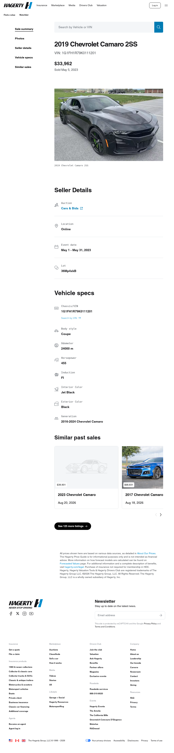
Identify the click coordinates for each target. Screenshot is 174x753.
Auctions (53, 650)
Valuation (94, 654)
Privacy (134, 702)
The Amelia (95, 711)
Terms (133, 707)
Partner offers (96, 667)
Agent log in (14, 728)
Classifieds (54, 654)
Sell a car (53, 658)
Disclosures (133, 740)
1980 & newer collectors (20, 667)
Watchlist (23, 15)
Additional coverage (18, 711)
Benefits (94, 663)
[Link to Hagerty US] (11, 740)
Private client (15, 698)
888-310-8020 (96, 693)
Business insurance (18, 702)
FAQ (132, 698)
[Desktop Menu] (166, 5)
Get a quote (14, 650)
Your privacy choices (101, 740)
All (50, 685)
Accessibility (119, 740)
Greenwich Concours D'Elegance (106, 720)
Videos (52, 676)
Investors (134, 680)
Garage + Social (57, 697)
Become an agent (17, 724)
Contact (134, 676)
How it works (55, 663)
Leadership (135, 658)
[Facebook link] (10, 613)
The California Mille (99, 715)
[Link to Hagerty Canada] (17, 740)
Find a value (9, 15)
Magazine (94, 672)
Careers (134, 667)
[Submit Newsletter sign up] (160, 615)
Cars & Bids (70, 208)
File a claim (14, 654)
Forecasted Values (70, 563)
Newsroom (135, 672)
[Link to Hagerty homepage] (26, 604)
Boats (12, 693)
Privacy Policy (150, 623)
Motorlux (94, 724)
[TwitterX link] (17, 613)
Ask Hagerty (96, 658)
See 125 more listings (70, 526)
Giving (133, 685)
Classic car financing (19, 707)
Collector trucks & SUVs (20, 676)
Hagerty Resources (58, 702)
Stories (52, 680)
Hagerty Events (97, 706)
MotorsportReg (56, 706)
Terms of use (156, 740)
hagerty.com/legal (74, 567)
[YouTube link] (31, 613)
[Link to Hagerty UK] (23, 740)
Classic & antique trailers (21, 680)
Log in (155, 5)
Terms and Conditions (105, 626)
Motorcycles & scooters (20, 685)
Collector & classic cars (20, 671)
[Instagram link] (24, 613)
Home (133, 650)
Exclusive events (98, 676)
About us (134, 654)
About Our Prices (146, 553)
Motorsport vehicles (18, 689)
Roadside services (99, 689)
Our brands (135, 663)
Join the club (96, 650)
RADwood (94, 728)
